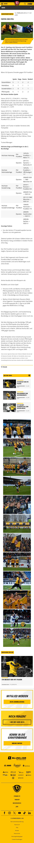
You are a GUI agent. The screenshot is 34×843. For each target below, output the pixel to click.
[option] (17, 671)
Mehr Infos (17, 743)
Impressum (17, 824)
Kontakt (17, 830)
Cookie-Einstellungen (17, 839)
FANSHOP (17, 800)
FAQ (17, 827)
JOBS (17, 807)
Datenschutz (17, 833)
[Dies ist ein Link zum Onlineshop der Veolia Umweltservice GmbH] (28, 775)
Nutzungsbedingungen (17, 836)
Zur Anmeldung (17, 702)
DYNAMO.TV (17, 796)
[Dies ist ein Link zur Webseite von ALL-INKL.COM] (17, 758)
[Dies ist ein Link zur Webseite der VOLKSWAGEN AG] (13, 778)
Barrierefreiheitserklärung (17, 821)
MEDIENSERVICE (17, 803)
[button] (25, 4)
